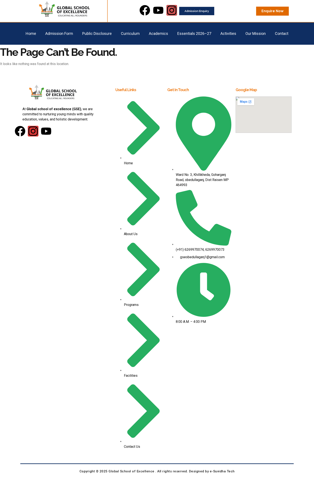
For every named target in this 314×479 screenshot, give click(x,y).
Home (31, 33)
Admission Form (59, 33)
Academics (158, 33)
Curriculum (130, 33)
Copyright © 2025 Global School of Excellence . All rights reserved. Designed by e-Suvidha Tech (157, 471)
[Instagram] (171, 10)
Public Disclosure (97, 33)
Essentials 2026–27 (194, 33)
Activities (228, 33)
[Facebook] (144, 10)
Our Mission (255, 33)
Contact (281, 33)
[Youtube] (158, 10)
